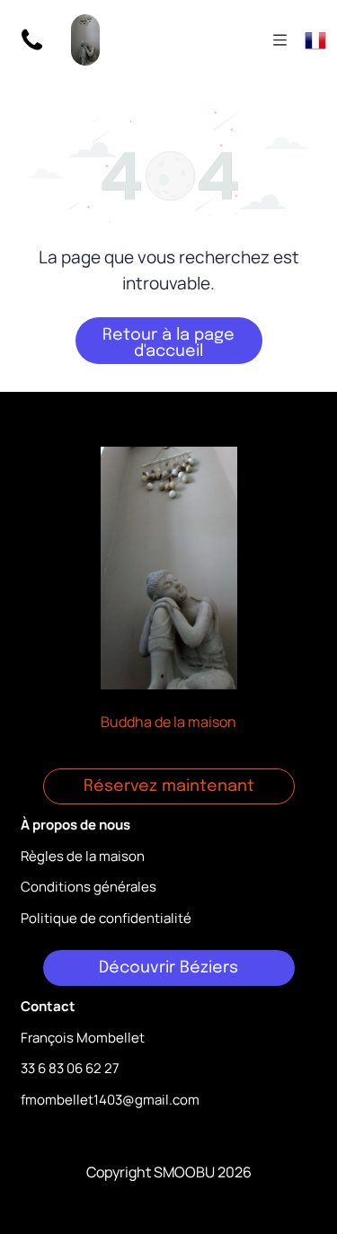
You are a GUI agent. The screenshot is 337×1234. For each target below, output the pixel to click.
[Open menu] (280, 40)
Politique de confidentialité (106, 918)
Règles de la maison (83, 856)
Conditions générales (88, 886)
